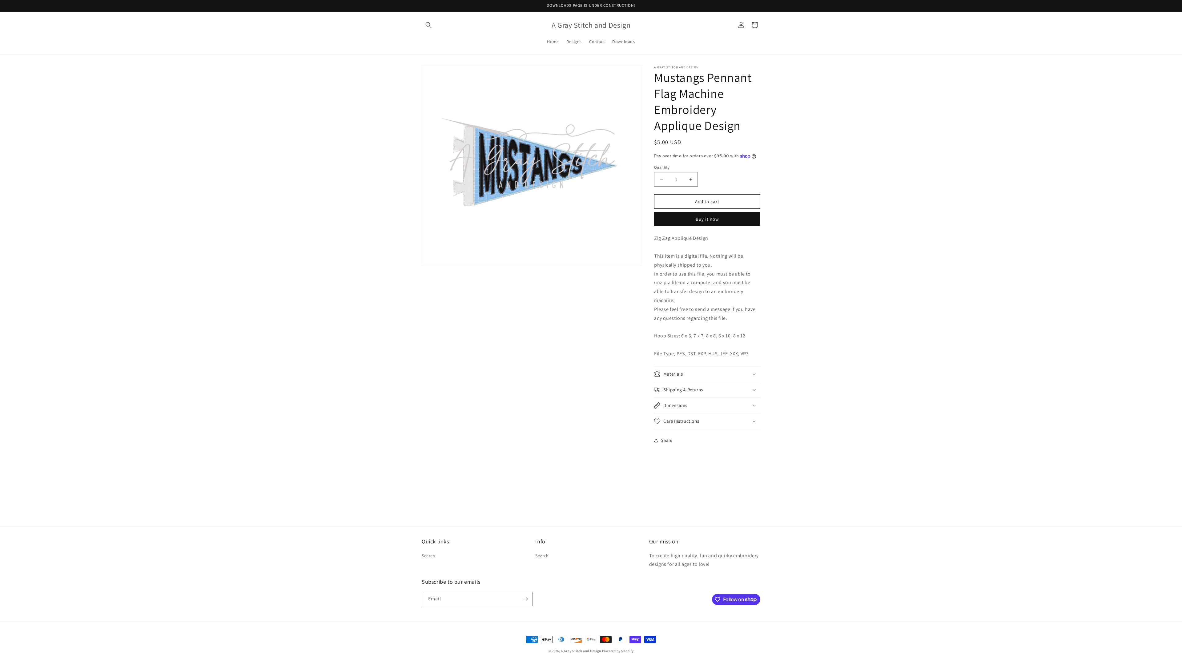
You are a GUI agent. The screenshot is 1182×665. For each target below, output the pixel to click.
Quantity (661, 167)
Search (428, 555)
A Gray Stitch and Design (581, 651)
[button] (428, 25)
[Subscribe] (525, 599)
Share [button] (667, 440)
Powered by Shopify (618, 651)
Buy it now (707, 219)
